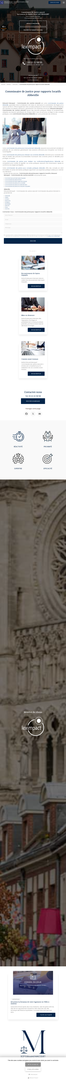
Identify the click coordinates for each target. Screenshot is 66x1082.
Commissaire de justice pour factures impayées (17, 186)
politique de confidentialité (53, 236)
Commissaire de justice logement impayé (16, 181)
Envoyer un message (33, 401)
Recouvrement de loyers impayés (30, 274)
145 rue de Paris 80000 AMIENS (33, 78)
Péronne (7, 205)
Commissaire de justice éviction (13, 179)
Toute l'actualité (46, 1015)
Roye (6, 207)
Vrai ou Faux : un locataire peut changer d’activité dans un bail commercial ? (33, 1003)
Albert (6, 197)
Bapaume (7, 200)
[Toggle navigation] (63, 3)
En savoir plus (36, 286)
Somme (7, 209)
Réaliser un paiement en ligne (33, 30)
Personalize (33, 1074)
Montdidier (8, 204)
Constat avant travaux (29, 359)
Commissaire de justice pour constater (15, 183)
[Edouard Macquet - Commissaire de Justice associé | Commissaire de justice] (1, 2)
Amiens (7, 199)
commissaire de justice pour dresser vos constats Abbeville (25, 155)
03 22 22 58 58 (33, 75)
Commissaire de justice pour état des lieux (16, 184)
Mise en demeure (28, 315)
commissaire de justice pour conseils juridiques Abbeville (26, 168)
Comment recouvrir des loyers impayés (15, 178)
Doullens (7, 202)
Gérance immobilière (33, 23)
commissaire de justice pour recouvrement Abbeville (23, 148)
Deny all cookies (33, 1069)
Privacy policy (33, 1078)
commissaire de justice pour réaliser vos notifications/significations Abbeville (33, 161)
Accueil (3, 84)
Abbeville (15, 84)
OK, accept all (33, 1064)
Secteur (9, 84)
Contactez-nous (54, 2)
